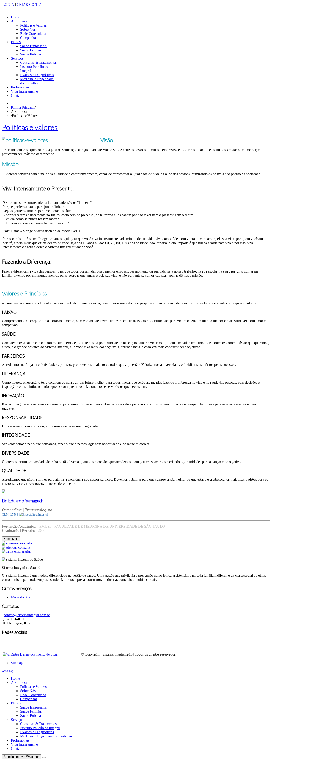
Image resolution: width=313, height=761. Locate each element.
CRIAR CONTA (29, 4)
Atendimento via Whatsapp (21, 756)
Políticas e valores (30, 127)
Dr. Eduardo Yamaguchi (23, 500)
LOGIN (8, 4)
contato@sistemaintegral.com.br (27, 615)
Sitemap (17, 663)
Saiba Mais (11, 538)
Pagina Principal (23, 107)
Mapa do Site (20, 597)
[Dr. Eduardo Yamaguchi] (3, 492)
